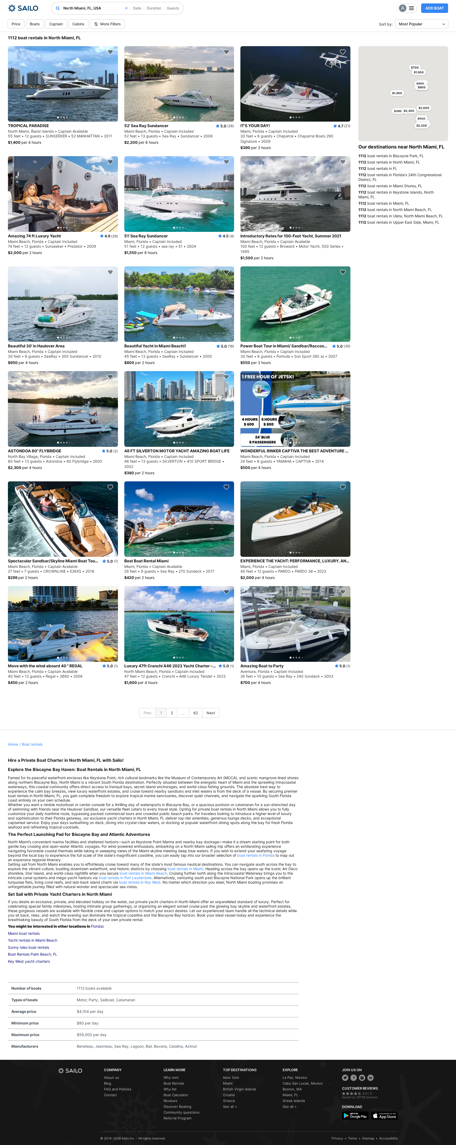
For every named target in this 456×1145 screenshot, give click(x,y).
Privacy (337, 1138)
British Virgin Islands (239, 1089)
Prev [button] (147, 713)
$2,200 (421, 125)
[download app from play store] (355, 1116)
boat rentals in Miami (185, 868)
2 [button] (172, 713)
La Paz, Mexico (295, 1077)
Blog (107, 1083)
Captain (56, 24)
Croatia (229, 1095)
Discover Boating (177, 1106)
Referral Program (177, 1118)
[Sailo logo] (79, 1071)
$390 (398, 111)
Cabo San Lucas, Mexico (303, 1083)
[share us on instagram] (362, 1078)
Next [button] (211, 713)
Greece (229, 1101)
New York (231, 1077)
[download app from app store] (384, 1116)
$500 (421, 119)
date (137, 8)
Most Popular (410, 24)
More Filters (110, 24)
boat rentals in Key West (139, 882)
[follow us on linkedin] (370, 1078)
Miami (227, 1083)
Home (13, 744)
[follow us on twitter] (345, 1078)
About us (111, 1077)
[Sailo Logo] (23, 8)
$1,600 (419, 72)
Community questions (182, 1112)
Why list (170, 1089)
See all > (230, 1106)
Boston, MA (292, 1089)
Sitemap (368, 1138)
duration (154, 8)
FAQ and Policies (117, 1089)
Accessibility (388, 1138)
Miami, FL (290, 1095)
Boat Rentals (174, 1083)
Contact (110, 1095)
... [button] (183, 713)
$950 (420, 83)
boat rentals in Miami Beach (143, 873)
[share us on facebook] (353, 1078)
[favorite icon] (110, 52)
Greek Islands (294, 1101)
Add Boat (434, 8)
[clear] (126, 8)
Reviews (170, 1101)
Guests (173, 8)
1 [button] (161, 713)
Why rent (171, 1077)
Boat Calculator (176, 1095)
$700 (415, 67)
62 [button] (195, 713)
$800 (422, 87)
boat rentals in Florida (255, 855)
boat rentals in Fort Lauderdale (125, 877)
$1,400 (397, 93)
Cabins (78, 24)
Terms (352, 1138)
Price (16, 24)
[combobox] (95, 8)
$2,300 (409, 111)
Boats (35, 24)
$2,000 (424, 108)
